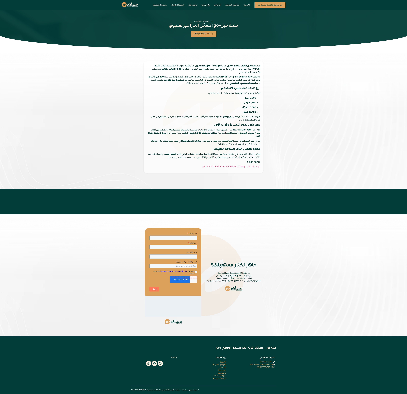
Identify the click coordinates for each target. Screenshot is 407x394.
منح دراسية (205, 5)
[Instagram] (160, 363)
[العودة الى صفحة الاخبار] (212, 21)
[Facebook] (154, 363)
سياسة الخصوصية (160, 5)
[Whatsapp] (148, 363)
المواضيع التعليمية (232, 5)
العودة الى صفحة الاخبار (201, 21)
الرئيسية (247, 5)
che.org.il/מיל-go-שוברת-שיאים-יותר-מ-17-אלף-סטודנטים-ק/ (231, 166)
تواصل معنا (192, 5)
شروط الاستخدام (177, 5)
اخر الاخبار (217, 5)
